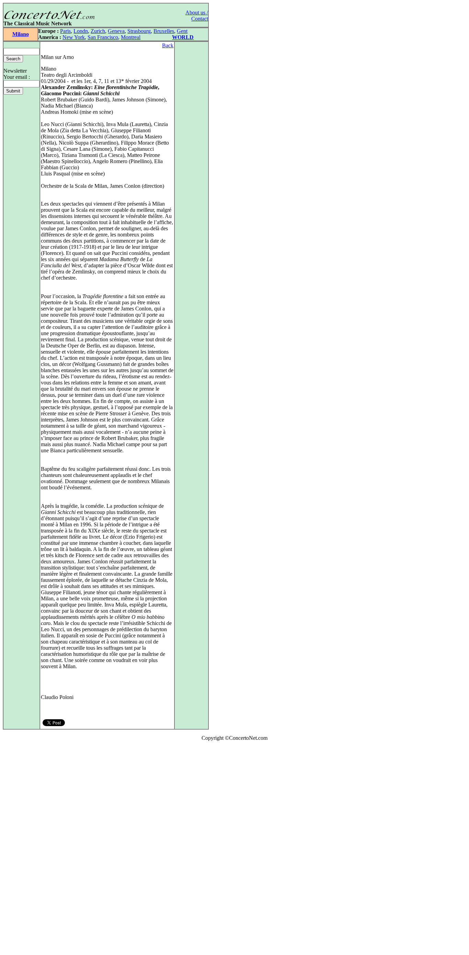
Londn (80, 31)
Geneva (116, 31)
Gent (182, 31)
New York (73, 37)
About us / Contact (196, 16)
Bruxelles (163, 31)
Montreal (130, 37)
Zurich (98, 31)
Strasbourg (139, 31)
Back (167, 45)
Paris (65, 31)
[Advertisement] (23, 849)
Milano (20, 34)
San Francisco (103, 37)
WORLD (183, 37)
